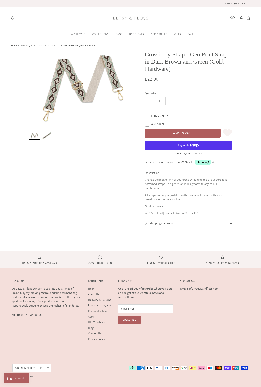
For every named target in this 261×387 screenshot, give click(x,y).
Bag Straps (136, 34)
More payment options (188, 153)
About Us (93, 294)
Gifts (177, 34)
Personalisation (97, 311)
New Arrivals (76, 34)
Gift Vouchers (96, 322)
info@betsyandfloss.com (204, 288)
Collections (100, 34)
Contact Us (94, 333)
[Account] (240, 18)
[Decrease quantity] (149, 101)
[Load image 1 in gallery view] (83, 90)
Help (91, 288)
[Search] (13, 18)
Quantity (150, 93)
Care (91, 316)
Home (14, 45)
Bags (119, 34)
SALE (191, 34)
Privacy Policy (96, 339)
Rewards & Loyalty (99, 305)
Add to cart (182, 133)
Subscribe (129, 319)
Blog (91, 328)
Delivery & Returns (99, 299)
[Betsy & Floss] (130, 18)
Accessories (159, 34)
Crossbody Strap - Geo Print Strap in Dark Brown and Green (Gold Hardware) (58, 45)
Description (152, 173)
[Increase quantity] (169, 101)
